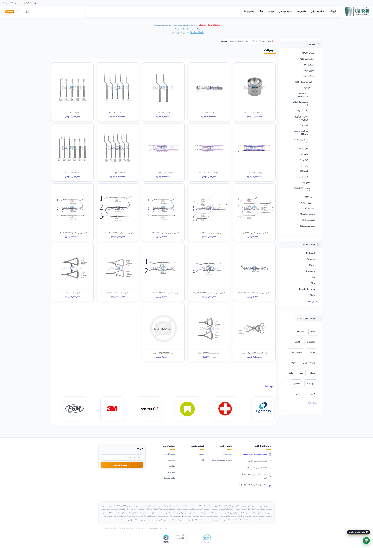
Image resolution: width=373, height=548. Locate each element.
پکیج (291, 373)
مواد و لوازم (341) (307, 59)
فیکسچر (296, 383)
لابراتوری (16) (308, 208)
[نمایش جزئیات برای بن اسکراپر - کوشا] (163, 91)
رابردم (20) (304, 171)
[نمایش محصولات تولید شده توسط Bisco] (112, 408)
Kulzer (312, 265)
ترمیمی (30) (303, 148)
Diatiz (312, 295)
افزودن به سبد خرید (257, 110)
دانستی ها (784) (308, 220)
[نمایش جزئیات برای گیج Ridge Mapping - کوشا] (163, 332)
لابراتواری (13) (303, 159)
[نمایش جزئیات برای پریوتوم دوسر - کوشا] (254, 152)
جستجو (201, 454)
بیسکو (312, 373)
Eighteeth (310, 253)
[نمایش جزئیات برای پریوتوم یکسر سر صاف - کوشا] (163, 152)
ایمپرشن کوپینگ (296, 352)
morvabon (311, 342)
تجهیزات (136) (308, 70)
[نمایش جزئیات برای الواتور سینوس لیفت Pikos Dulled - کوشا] (163, 272)
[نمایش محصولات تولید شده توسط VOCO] (149, 408)
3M (313, 277)
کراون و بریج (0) (306, 202)
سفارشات (171, 460)
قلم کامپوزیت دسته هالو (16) (301, 132)
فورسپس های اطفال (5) (300, 104)
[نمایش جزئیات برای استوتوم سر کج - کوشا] (118, 152)
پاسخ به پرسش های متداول (221, 460)
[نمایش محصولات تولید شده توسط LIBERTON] (74, 408)
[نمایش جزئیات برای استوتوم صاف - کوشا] (72, 152)
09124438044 (197, 33)
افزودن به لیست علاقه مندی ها (242, 110)
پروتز (301, 373)
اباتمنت (297, 342)
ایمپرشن (312, 352)
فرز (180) (308, 197)
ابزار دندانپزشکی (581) (303, 82)
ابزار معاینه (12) (302, 110)
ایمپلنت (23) (303, 165)
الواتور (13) (304, 125)
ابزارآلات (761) (308, 76)
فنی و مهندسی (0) (307, 226)
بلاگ (202, 460)
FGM (313, 283)
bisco (313, 331)
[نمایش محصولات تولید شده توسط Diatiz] (225, 408)
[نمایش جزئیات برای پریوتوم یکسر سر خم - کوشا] (209, 152)
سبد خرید (171, 472)
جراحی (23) (304, 154)
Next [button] (54, 386)
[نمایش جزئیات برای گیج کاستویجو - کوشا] (72, 272)
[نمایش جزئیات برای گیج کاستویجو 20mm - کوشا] (209, 332)
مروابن (298, 393)
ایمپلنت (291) (308, 64)
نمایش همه (312, 301)
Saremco (311, 259)
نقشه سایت (227, 454)
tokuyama (310, 271)
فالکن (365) (305, 182)
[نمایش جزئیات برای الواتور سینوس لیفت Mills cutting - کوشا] (163, 212)
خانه (269, 41)
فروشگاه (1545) (308, 53)
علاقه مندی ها (169, 478)
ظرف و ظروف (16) (301, 176)
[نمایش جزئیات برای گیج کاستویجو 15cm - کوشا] (118, 272)
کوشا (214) (305, 87)
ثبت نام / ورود (27, 2)
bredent (300, 331)
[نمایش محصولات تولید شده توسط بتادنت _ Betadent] (263, 408)
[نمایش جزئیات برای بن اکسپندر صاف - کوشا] (72, 91)
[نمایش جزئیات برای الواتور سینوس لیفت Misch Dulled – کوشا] (254, 272)
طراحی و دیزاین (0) (307, 214)
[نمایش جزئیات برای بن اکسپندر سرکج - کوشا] (118, 91)
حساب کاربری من (168, 454)
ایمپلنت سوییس (309, 362)
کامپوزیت (311, 393)
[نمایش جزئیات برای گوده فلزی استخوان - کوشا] (254, 91)
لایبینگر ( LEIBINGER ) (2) (301, 190)
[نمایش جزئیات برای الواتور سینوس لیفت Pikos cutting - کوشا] (209, 272)
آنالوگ (293, 362)
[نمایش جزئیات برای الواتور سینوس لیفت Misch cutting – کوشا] (72, 212)
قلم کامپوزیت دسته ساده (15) (301, 141)
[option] (257, 409)
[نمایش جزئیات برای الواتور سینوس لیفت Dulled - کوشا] (209, 212)
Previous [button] (61, 386)
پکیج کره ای (311, 383)
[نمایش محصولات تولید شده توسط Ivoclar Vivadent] (187, 408)
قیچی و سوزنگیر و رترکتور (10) (301, 118)
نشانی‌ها (172, 466)
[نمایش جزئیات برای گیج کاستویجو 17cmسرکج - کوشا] (254, 332)
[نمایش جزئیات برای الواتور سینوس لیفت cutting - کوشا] (254, 212)
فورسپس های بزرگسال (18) (303, 95)
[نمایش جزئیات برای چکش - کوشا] (209, 91)
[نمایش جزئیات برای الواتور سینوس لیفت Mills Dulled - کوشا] (118, 212)
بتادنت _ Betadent (307, 289)
